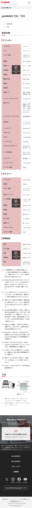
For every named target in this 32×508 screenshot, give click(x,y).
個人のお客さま (16, 461)
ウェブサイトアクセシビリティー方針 (16, 503)
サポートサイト (16, 466)
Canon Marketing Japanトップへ (16, 488)
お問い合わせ (5, 499)
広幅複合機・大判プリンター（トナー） (14, 447)
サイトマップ (13, 499)
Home (2, 445)
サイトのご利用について (24, 499)
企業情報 (16, 472)
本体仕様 (9, 24)
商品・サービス (18, 445)
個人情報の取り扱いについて (16, 501)
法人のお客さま (6, 8)
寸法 (7, 27)
